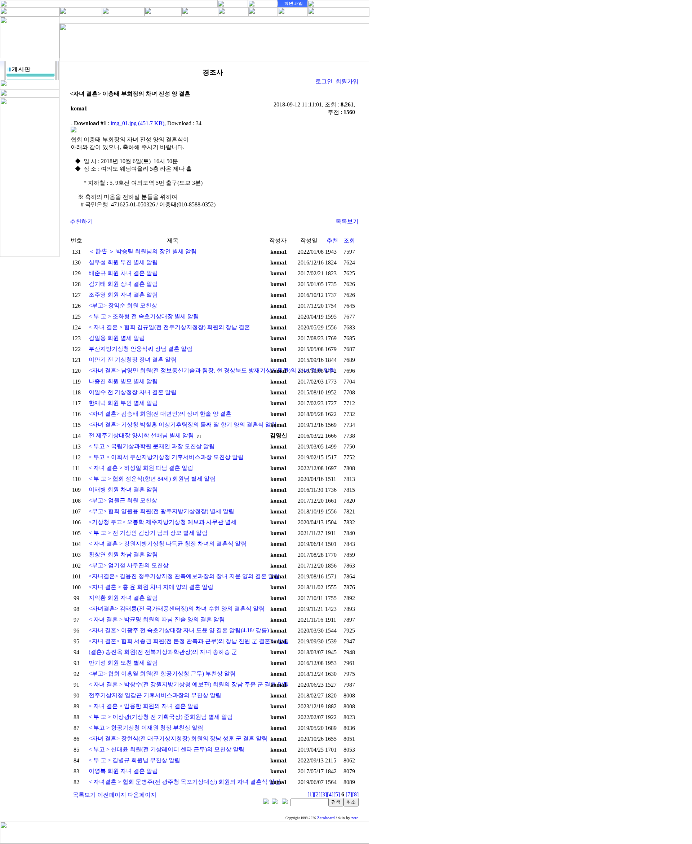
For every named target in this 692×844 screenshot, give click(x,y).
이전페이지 (111, 795)
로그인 (324, 81)
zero (355, 818)
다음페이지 (142, 795)
